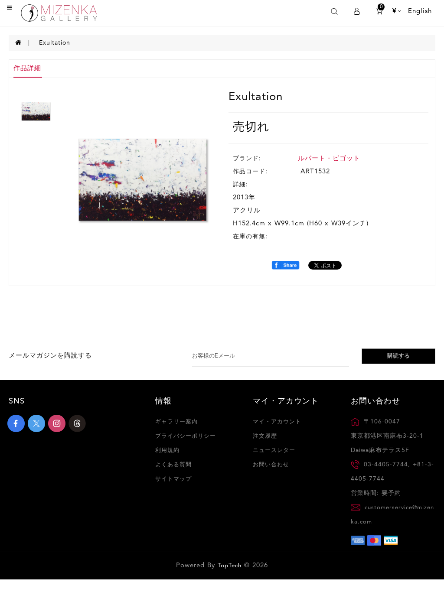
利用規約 (167, 450)
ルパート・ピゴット (329, 159)
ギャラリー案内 (176, 422)
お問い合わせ (271, 465)
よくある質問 (173, 465)
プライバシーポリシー (185, 436)
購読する (398, 356)
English (420, 11)
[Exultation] (142, 179)
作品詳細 (27, 68)
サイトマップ (173, 479)
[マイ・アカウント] (357, 11)
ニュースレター (274, 450)
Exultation (54, 43)
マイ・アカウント (277, 422)
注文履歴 (265, 436)
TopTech (230, 566)
